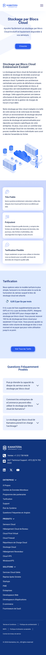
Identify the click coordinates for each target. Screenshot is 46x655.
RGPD (4, 629)
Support (6, 503)
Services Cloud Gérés (11, 572)
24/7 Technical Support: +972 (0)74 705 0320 (24, 461)
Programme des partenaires (14, 494)
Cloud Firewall (9, 538)
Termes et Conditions (9, 624)
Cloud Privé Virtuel (10, 533)
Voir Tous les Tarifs (23, 349)
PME (5, 586)
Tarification (7, 499)
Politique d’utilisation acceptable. (20, 629)
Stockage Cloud (9, 547)
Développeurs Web (10, 595)
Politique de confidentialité (28, 624)
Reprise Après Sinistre (12, 577)
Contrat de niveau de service (12, 634)
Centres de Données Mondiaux (15, 490)
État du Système (9, 508)
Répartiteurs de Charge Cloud (15, 542)
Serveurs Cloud (9, 524)
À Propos (6, 485)
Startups (6, 581)
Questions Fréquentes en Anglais (16, 513)
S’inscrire (23, 46)
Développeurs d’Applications (14, 599)
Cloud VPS (7, 556)
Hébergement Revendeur (13, 552)
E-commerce (8, 604)
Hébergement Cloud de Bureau (15, 529)
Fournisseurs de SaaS (12, 609)
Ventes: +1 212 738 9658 (18, 455)
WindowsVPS (8, 561)
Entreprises (7, 590)
